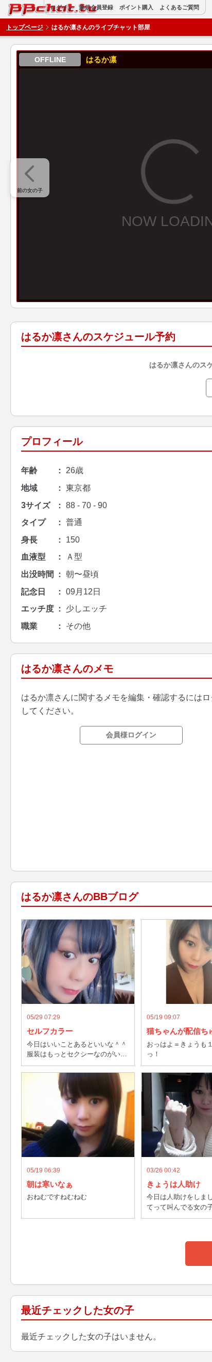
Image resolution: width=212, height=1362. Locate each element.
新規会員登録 (96, 7)
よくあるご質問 (179, 7)
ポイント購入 (136, 7)
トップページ (24, 27)
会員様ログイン (131, 735)
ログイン (61, 7)
